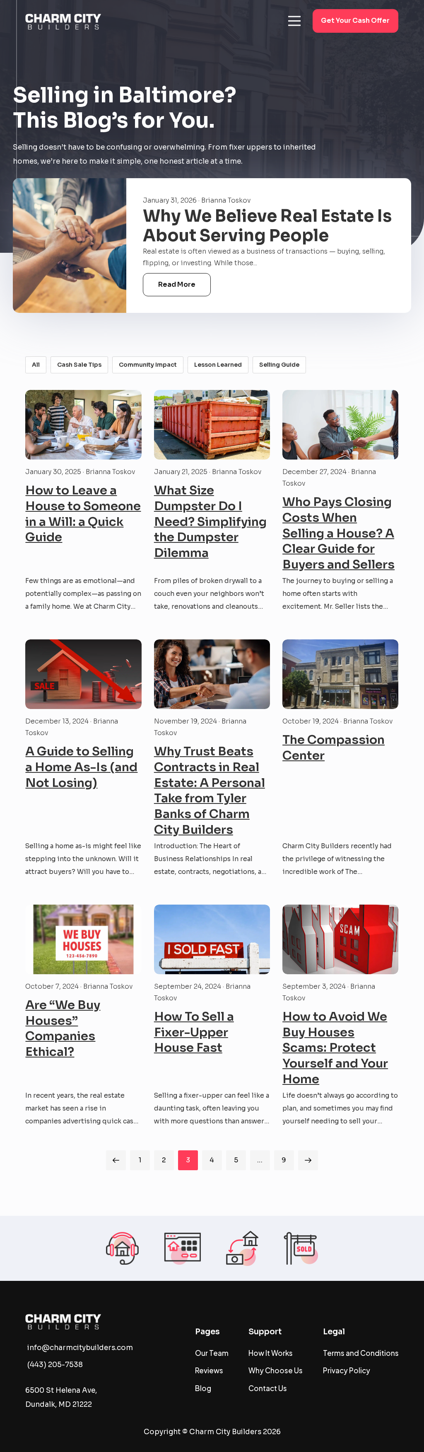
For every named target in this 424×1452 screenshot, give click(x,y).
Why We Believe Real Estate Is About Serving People (267, 226)
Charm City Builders (225, 1431)
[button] (294, 20)
